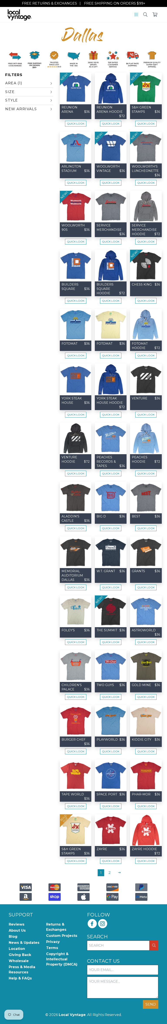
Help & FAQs (20, 978)
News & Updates (24, 943)
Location (17, 949)
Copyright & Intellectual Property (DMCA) (61, 959)
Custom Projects (61, 936)
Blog (13, 936)
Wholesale (19, 961)
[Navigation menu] (136, 15)
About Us (17, 930)
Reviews (16, 924)
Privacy (53, 942)
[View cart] (155, 15)
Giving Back (20, 955)
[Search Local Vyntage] (145, 15)
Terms (52, 948)
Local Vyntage (72, 1015)
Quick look (75, 123)
